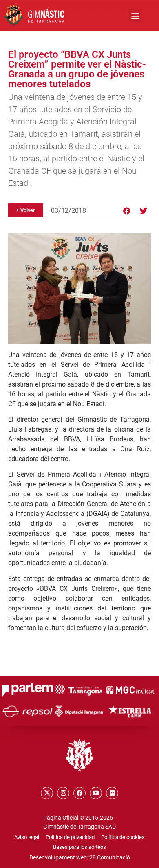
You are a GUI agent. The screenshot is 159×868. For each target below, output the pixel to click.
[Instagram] (63, 793)
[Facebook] (126, 210)
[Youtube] (96, 793)
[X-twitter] (47, 793)
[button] (135, 15)
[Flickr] (112, 793)
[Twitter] (143, 210)
